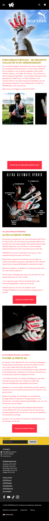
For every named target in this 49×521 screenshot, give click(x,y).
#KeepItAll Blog (7, 486)
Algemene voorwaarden (10, 510)
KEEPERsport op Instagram (17, 497)
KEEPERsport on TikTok (13, 497)
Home (22, 5)
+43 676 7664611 (8, 454)
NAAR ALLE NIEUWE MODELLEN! (24, 165)
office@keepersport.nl (9, 452)
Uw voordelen (7, 491)
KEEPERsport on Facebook (4, 497)
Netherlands (9, 514)
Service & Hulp (7, 477)
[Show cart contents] (45, 5)
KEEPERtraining (8, 488)
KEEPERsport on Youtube (8, 497)
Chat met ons (7, 456)
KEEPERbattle (7, 483)
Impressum (24, 510)
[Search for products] (39, 5)
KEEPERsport (7, 480)
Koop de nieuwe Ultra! (24, 300)
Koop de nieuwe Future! (24, 428)
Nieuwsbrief (6, 439)
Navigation (3, 5)
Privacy (32, 510)
